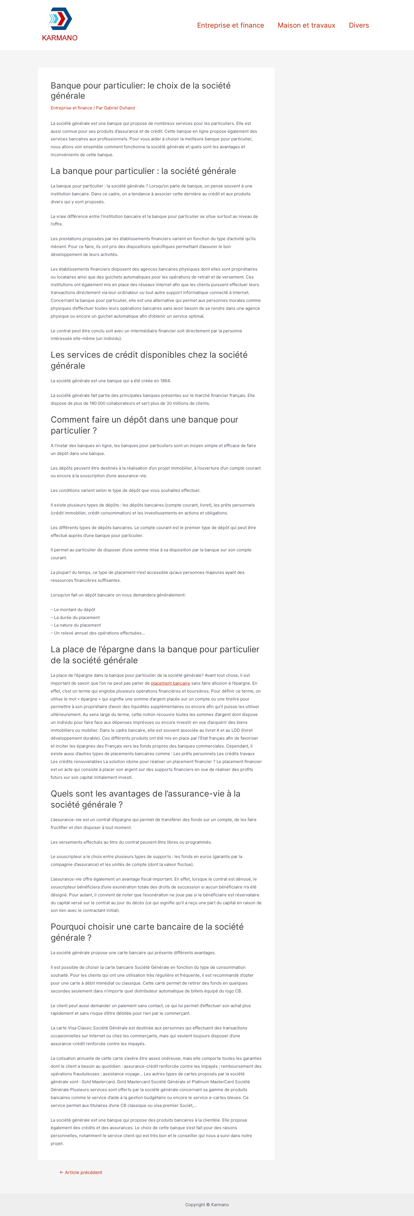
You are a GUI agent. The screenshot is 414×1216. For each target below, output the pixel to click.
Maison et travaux (306, 25)
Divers (359, 25)
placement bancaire (170, 683)
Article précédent (80, 1172)
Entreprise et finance (230, 25)
